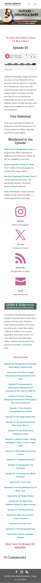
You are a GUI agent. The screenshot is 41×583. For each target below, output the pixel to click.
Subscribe (20, 267)
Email (20, 291)
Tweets (20, 244)
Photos (20, 221)
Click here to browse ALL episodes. (20, 546)
